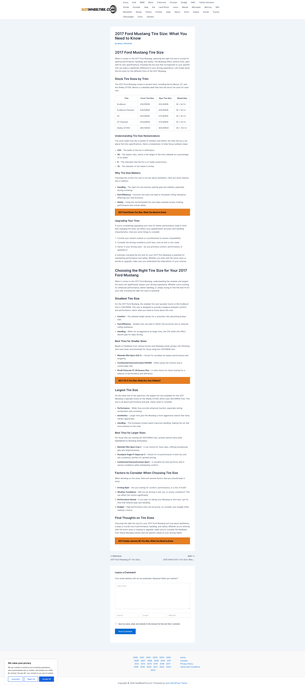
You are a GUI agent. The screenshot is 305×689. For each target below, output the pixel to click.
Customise (15, 679)
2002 (148, 657)
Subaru (196, 12)
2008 (149, 660)
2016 (162, 664)
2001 (142, 657)
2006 (136, 660)
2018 (136, 667)
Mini (217, 7)
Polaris (149, 12)
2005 (168, 657)
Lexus (175, 7)
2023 (168, 667)
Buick (150, 2)
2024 (153, 670)
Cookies (184, 660)
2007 (143, 660)
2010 (163, 660)
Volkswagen (128, 16)
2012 (137, 664)
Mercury (208, 7)
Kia (153, 7)
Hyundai (136, 7)
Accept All (47, 679)
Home (183, 657)
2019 (142, 667)
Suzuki (206, 12)
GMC (193, 2)
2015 (155, 664)
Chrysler (173, 2)
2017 (168, 664)
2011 (169, 660)
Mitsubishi (127, 12)
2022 (162, 667)
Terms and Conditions (190, 667)
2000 (135, 657)
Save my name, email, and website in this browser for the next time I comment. (149, 624)
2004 (161, 657)
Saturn (177, 12)
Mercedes (196, 7)
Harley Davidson (206, 2)
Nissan (139, 12)
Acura (125, 2)
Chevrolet (161, 2)
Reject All (31, 679)
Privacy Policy (186, 664)
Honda (126, 7)
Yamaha (150, 16)
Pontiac (158, 12)
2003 (155, 657)
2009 (156, 660)
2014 (149, 664)
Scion (186, 12)
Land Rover (164, 7)
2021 (155, 667)
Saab (168, 12)
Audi (134, 2)
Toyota (216, 12)
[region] (31, 671)
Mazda (185, 7)
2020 (149, 667)
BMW (142, 2)
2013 (143, 664)
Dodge (184, 2)
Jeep (146, 7)
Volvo (140, 16)
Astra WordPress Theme (176, 683)
